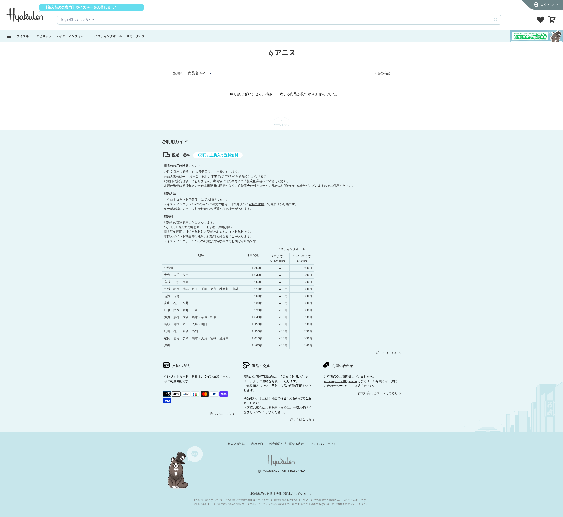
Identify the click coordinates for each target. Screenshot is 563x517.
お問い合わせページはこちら (378, 393)
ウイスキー (24, 36)
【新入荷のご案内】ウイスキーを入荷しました (81, 7)
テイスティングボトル (106, 36)
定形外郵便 (256, 204)
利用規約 (257, 444)
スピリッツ (44, 36)
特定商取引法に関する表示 (286, 444)
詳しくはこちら (387, 352)
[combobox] (273, 19)
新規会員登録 (236, 444)
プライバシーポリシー (324, 444)
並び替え (178, 73)
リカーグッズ (135, 36)
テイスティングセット (71, 36)
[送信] (495, 19)
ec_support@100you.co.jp (342, 381)
